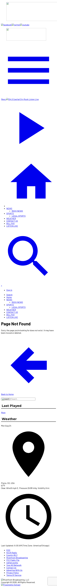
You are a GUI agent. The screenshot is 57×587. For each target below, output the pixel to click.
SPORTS (10, 213)
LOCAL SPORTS (19, 216)
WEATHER (11, 218)
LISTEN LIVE (12, 226)
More (3, 412)
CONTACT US (12, 221)
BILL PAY (10, 223)
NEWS (9, 208)
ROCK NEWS (17, 211)
